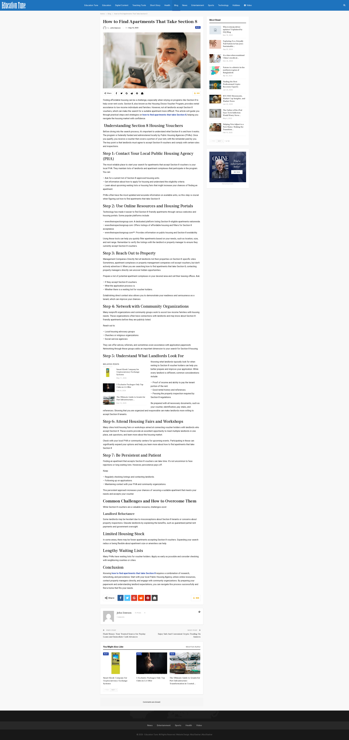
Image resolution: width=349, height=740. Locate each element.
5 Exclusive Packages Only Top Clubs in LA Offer (129, 385)
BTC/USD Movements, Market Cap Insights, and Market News (234, 98)
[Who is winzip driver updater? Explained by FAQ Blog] (215, 30)
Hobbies (236, 5)
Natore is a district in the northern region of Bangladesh (234, 70)
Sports (211, 5)
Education (106, 5)
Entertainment (197, 5)
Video (249, 5)
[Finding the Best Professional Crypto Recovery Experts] (215, 84)
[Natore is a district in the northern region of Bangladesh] (215, 70)
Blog (176, 5)
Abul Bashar (195, 734)
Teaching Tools (139, 5)
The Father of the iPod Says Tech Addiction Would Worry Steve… (232, 113)
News (184, 5)
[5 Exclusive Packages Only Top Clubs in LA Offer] (109, 387)
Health (167, 5)
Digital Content (121, 5)
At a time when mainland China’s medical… (233, 56)
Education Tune (91, 5)
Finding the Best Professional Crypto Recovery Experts (231, 84)
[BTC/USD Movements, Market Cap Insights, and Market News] (215, 99)
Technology (223, 5)
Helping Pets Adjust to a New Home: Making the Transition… (233, 127)
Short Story (155, 5)
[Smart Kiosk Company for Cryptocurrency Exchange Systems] (109, 372)
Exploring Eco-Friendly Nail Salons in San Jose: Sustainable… (233, 44)
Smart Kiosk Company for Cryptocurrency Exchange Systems (127, 372)
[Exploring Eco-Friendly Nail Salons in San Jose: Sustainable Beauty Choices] (215, 44)
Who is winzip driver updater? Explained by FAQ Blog (232, 29)
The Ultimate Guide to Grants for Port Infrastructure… (130, 398)
